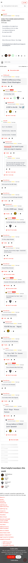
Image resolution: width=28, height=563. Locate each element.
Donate (2, 499)
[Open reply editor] (14, 62)
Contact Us (2, 511)
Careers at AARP (4, 520)
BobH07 (5, 14)
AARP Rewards (3, 505)
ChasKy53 (7, 486)
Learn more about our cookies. (15, 553)
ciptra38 (5, 120)
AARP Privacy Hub (7, 542)
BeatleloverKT (10, 102)
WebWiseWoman (8, 474)
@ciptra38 (7, 146)
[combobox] (14, 6)
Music (3, 10)
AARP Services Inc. (4, 526)
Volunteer (2, 501)
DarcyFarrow (6, 180)
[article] (14, 80)
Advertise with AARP (5, 519)
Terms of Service (7, 543)
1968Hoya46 (6, 75)
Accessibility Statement (8, 545)
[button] (1, 2)
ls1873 (6, 348)
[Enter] (2, 6)
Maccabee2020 (9, 246)
